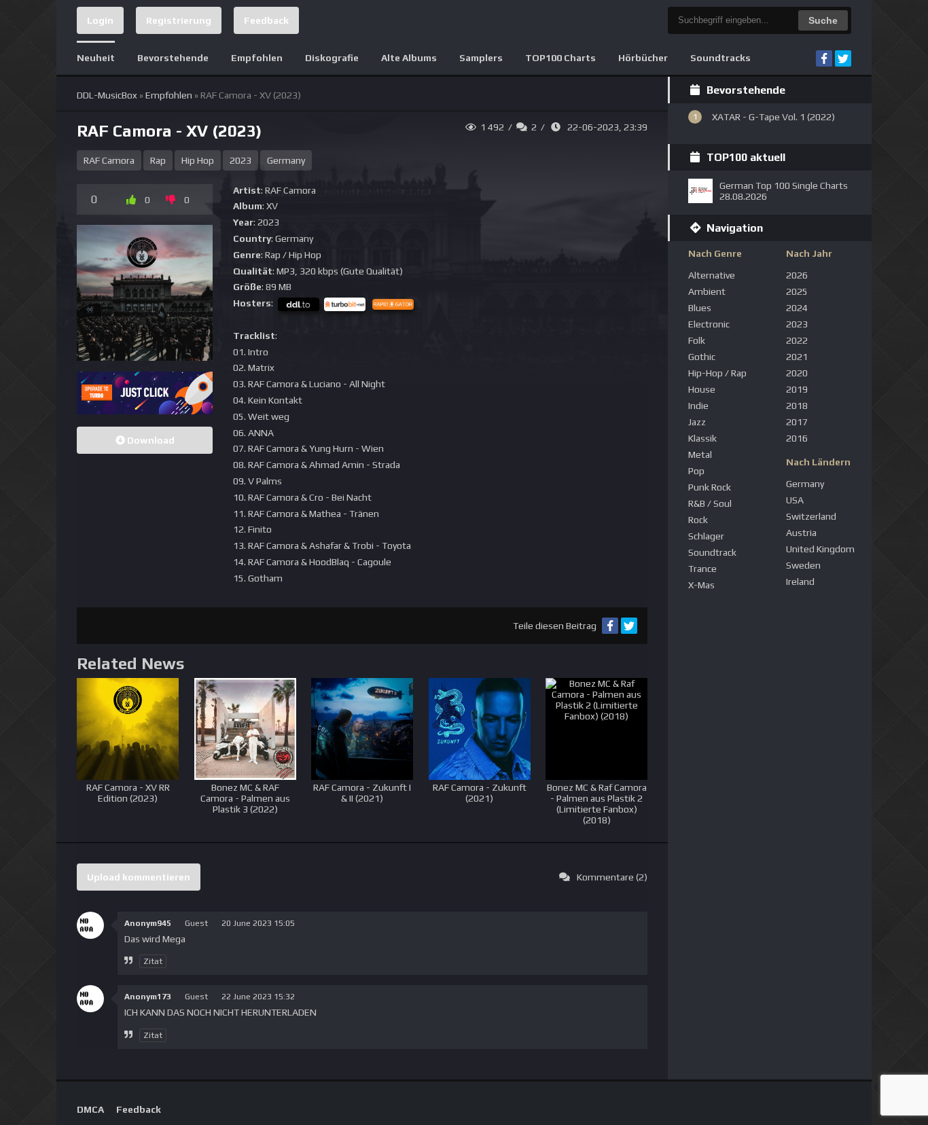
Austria (801, 532)
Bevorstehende (173, 57)
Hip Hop (197, 160)
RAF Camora (109, 160)
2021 (797, 356)
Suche (823, 20)
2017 (797, 421)
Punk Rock (709, 487)
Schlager (706, 536)
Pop (696, 470)
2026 (797, 275)
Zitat (152, 961)
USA (795, 500)
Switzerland (811, 516)
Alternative (711, 275)
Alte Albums (409, 57)
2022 (797, 340)
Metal (700, 454)
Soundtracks (720, 57)
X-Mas (701, 584)
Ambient (707, 291)
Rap (158, 160)
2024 (797, 307)
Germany (286, 160)
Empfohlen (257, 57)
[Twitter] (843, 58)
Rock (698, 519)
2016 (797, 438)
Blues (699, 307)
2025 (797, 291)
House (701, 389)
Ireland (800, 581)
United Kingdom (820, 548)
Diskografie (332, 57)
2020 (797, 373)
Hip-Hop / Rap (717, 373)
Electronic (709, 324)
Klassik (702, 438)
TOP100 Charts (560, 57)
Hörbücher (643, 57)
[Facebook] (824, 58)
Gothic (701, 356)
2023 (240, 160)
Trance (702, 568)
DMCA (90, 1109)
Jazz (697, 421)
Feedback (266, 20)
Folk (696, 340)
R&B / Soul (710, 503)
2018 (797, 405)
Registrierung (178, 20)
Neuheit (96, 57)
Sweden (803, 565)
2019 (797, 389)
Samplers (481, 57)
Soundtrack (712, 552)
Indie (698, 405)
